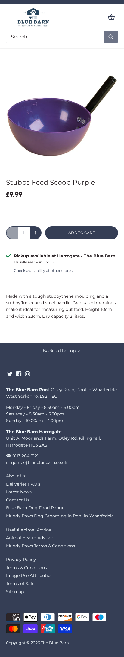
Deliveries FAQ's (23, 484)
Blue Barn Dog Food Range (35, 507)
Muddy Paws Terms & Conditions (40, 545)
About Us (16, 476)
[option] (62, 114)
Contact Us (17, 500)
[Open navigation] (9, 17)
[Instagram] (27, 374)
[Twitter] (9, 374)
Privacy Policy (21, 559)
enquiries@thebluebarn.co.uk (36, 462)
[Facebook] (18, 374)
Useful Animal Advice (28, 530)
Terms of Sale (20, 583)
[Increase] (35, 233)
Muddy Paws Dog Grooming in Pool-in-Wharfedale (60, 516)
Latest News (19, 492)
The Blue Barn (55, 643)
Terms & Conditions (26, 567)
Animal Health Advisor (29, 537)
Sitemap (15, 591)
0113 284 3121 (25, 456)
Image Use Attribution (29, 575)
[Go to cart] (111, 17)
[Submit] (111, 37)
